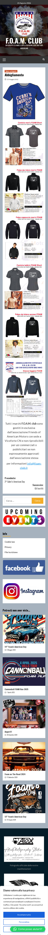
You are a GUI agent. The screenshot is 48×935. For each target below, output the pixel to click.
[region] (24, 910)
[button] (27, 929)
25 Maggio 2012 (12, 79)
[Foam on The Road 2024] (24, 756)
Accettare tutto (24, 915)
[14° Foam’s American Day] (24, 629)
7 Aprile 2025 (11, 692)
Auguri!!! (8, 731)
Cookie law (10, 542)
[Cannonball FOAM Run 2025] (24, 671)
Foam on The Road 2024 (15, 774)
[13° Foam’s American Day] (24, 799)
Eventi (7, 683)
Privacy (8, 547)
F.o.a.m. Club (24, 40)
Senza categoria (11, 71)
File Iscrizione (11, 552)
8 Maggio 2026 (11, 650)
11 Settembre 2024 (12, 777)
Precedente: (15, 480)
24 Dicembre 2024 (12, 735)
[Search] (43, 59)
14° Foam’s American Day (15, 646)
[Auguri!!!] (24, 714)
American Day (10, 640)
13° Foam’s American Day (15, 816)
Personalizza (24, 922)
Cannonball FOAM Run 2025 (16, 689)
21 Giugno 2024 (11, 820)
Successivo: (38, 486)
